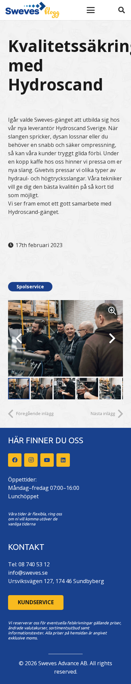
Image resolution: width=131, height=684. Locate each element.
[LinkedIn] (63, 460)
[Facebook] (14, 460)
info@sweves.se (28, 572)
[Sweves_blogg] (32, 10)
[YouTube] (47, 460)
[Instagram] (31, 460)
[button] (90, 10)
